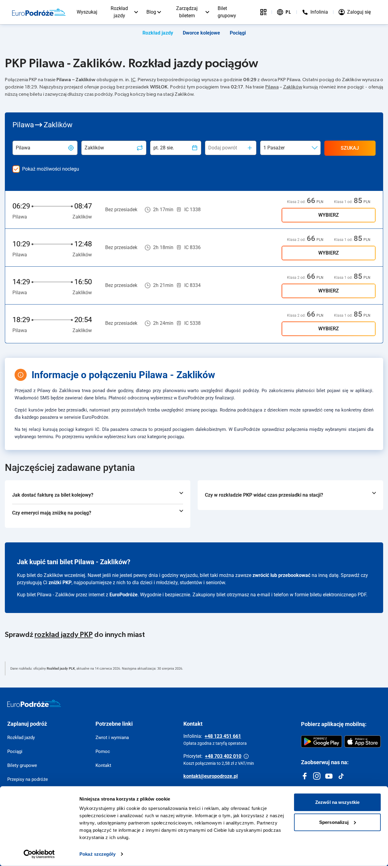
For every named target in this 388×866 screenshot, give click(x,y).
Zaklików (292, 87)
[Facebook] (304, 776)
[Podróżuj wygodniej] (263, 12)
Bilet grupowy (227, 11)
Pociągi (238, 33)
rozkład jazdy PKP (64, 634)
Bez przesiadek (121, 209)
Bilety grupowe (22, 765)
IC (133, 79)
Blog (151, 12)
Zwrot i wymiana (112, 737)
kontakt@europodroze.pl (210, 776)
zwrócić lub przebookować (281, 575)
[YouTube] (329, 776)
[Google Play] (321, 741)
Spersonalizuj (334, 821)
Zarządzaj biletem (187, 11)
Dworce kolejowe (201, 33)
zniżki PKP (60, 582)
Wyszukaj (87, 12)
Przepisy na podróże (27, 779)
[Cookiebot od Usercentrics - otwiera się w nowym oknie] (39, 854)
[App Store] (362, 741)
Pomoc (102, 751)
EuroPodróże (123, 595)
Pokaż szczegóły (97, 854)
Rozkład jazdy (119, 11)
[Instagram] (316, 776)
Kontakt (103, 765)
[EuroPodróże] (34, 703)
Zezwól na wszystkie (337, 802)
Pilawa (272, 87)
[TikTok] (341, 776)
